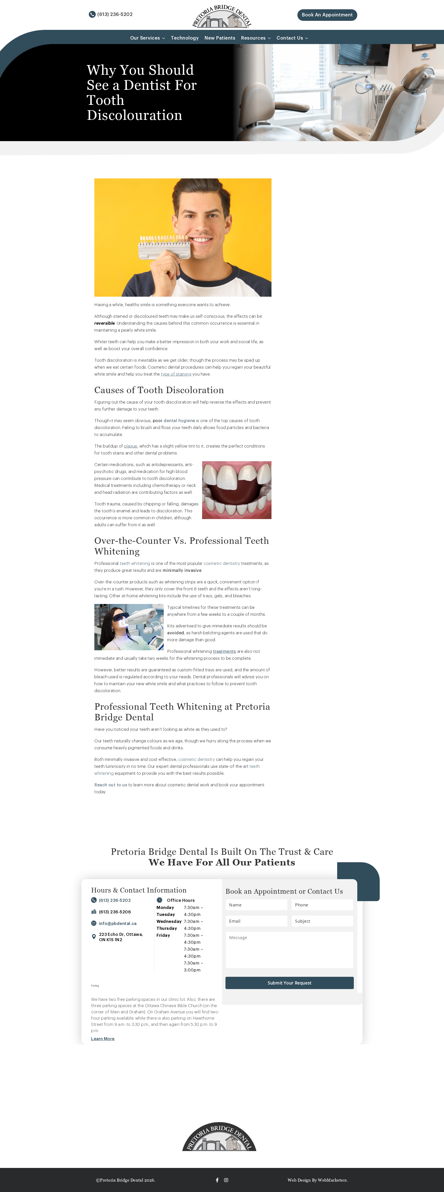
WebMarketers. (332, 1180)
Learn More (103, 1039)
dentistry (231, 563)
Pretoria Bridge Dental (121, 1180)
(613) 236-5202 (115, 14)
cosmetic (213, 563)
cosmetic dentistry (196, 759)
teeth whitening (135, 563)
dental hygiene (179, 421)
